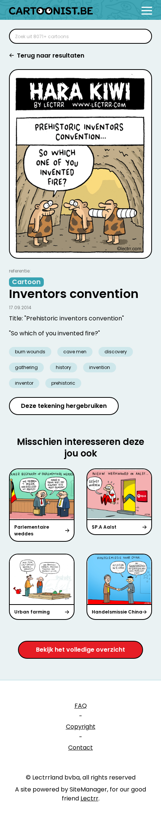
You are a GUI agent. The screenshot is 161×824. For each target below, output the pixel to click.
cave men (74, 351)
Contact (80, 747)
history (63, 367)
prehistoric (63, 383)
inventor (24, 383)
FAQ (81, 705)
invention (99, 367)
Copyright (80, 726)
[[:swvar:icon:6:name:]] (141, 36)
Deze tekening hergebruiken (64, 406)
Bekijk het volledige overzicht (80, 649)
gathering (26, 367)
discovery (115, 351)
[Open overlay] (147, 11)
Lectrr (89, 798)
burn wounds (30, 351)
